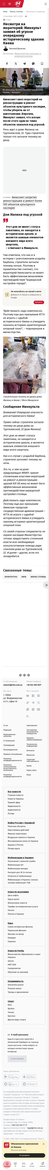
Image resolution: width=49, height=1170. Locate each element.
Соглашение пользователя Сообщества (32, 731)
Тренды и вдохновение (18, 992)
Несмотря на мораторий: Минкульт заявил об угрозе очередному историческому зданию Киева (36, 12)
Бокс (10, 1005)
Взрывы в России (15, 845)
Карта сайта (31, 770)
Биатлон (11, 1016)
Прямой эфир (14, 802)
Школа (11, 961)
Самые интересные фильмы (20, 927)
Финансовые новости (17, 903)
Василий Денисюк (17, 49)
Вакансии (30, 755)
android (11, 1076)
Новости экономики (18, 892)
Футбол (11, 1008)
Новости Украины (16, 799)
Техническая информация (32, 745)
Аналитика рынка (16, 985)
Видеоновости (14, 806)
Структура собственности (33, 760)
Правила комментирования (34, 739)
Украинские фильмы (17, 930)
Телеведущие (9, 745)
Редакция (7, 730)
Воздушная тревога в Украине (21, 837)
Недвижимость (16, 981)
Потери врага (14, 848)
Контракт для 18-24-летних (20, 872)
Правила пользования (12, 754)
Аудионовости (14, 810)
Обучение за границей (18, 972)
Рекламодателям (10, 750)
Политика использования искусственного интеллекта (9, 767)
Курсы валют (13, 899)
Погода (11, 814)
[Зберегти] (42, 63)
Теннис (11, 1012)
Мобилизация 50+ (16, 865)
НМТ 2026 (12, 965)
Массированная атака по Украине (23, 841)
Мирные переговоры (17, 834)
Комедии (12, 938)
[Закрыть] (44, 1144)
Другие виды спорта (17, 1020)
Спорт (11, 1001)
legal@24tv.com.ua (35, 1128)
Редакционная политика (9, 735)
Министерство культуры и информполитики (27, 55)
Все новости (14, 791)
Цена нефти (13, 895)
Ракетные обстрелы (16, 826)
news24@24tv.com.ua (12, 685)
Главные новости (15, 795)
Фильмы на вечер (16, 934)
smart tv (11, 1084)
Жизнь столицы (16, 12)
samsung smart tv (30, 1084)
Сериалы (12, 941)
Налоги (11, 910)
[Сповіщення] (45, 3)
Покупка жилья (14, 988)
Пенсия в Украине (16, 914)
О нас (5, 725)
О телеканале (9, 741)
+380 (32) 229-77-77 (19, 1125)
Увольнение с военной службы (22, 861)
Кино (10, 923)
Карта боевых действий (18, 830)
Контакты (30, 750)
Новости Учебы (16, 950)
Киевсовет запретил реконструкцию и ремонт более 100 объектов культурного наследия (22, 202)
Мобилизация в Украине (21, 857)
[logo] (17, 4)
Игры (29, 775)
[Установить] (24, 1150)
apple (30, 1076)
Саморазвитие (14, 968)
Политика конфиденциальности (12, 759)
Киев (5, 12)
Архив (29, 766)
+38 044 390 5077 (34, 685)
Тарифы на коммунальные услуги (23, 906)
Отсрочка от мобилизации (19, 876)
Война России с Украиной (21, 823)
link (27, 695)
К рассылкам (17, 1059)
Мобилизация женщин (18, 869)
